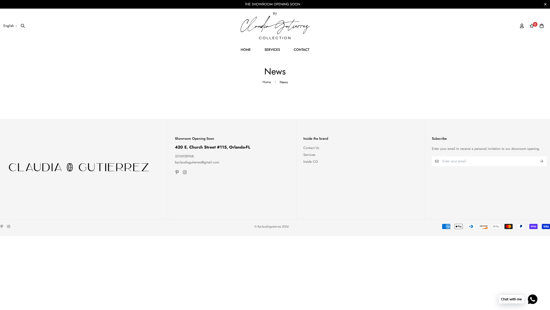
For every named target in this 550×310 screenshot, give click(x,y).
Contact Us (311, 147)
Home (267, 82)
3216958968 (184, 156)
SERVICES (272, 49)
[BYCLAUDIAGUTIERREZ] (275, 26)
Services (309, 154)
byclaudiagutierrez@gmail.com (197, 162)
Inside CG (310, 161)
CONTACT (301, 49)
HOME (246, 49)
